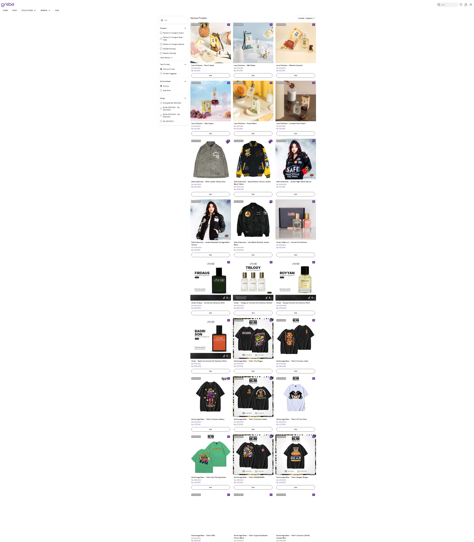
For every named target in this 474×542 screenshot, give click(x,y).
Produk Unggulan (170, 73)
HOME (5, 10)
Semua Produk (169, 69)
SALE (57, 10)
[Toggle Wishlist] (228, 61)
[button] (461, 4)
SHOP (14, 10)
